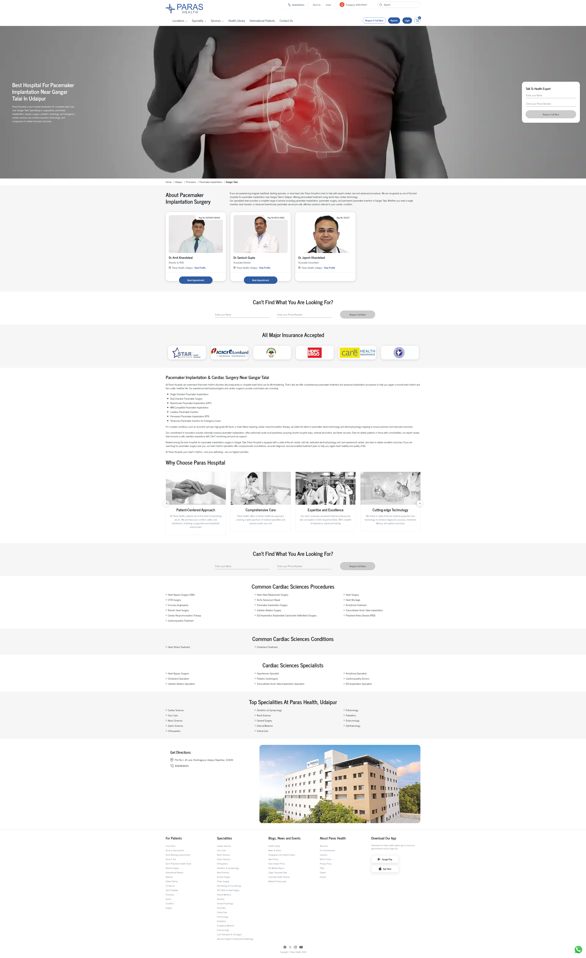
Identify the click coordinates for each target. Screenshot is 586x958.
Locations (178, 20)
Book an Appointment (175, 850)
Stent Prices (273, 859)
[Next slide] (420, 503)
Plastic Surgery (223, 881)
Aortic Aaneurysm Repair (268, 600)
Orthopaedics (174, 731)
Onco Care (173, 715)
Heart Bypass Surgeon (178, 673)
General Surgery (264, 720)
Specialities (224, 838)
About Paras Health (333, 838)
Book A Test (171, 859)
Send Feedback (172, 890)
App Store (387, 868)
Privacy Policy (325, 863)
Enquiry (323, 877)
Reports (394, 20)
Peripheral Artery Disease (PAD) (360, 615)
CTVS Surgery (174, 600)
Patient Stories (172, 881)
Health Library (236, 20)
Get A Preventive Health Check (178, 863)
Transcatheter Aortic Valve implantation (364, 610)
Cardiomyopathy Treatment (181, 620)
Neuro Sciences (175, 720)
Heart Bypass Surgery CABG (181, 594)
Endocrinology (352, 720)
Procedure (191, 182)
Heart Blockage (353, 600)
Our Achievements (327, 850)
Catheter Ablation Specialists (181, 684)
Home (168, 182)
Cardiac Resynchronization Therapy (184, 615)
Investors (323, 854)
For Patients (174, 838)
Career (328, 4)
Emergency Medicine (225, 925)
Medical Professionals (277, 881)
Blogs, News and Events (284, 838)
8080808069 (298, 4)
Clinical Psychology (225, 903)
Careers (323, 872)
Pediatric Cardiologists (267, 678)
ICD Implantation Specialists (359, 684)
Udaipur (178, 182)
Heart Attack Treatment (179, 647)
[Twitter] (290, 947)
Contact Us (286, 20)
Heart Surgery (352, 594)
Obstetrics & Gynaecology (269, 710)
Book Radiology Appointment (178, 854)
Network (169, 877)
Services (216, 20)
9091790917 (361, 4)
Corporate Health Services (279, 877)
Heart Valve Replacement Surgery (272, 594)
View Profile (200, 267)
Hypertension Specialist (268, 673)
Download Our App (383, 838)
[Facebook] (285, 947)
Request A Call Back (374, 20)
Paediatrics (351, 715)
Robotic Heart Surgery (178, 610)
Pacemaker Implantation (210, 182)
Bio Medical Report (276, 868)
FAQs (322, 868)
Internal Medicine (265, 725)
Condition (170, 903)
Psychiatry (221, 907)
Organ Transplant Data (277, 872)
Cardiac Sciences (176, 710)
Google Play (387, 859)
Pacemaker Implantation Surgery (272, 605)
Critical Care (262, 731)
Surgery (169, 907)
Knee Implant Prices (276, 863)
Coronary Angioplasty (178, 605)
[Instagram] (295, 947)
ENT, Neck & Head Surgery (228, 890)
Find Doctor (170, 846)
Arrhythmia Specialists (356, 673)
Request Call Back (551, 114)
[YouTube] (301, 947)
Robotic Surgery (172, 868)
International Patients (262, 20)
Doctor (168, 899)
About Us (317, 4)
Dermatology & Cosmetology (229, 885)
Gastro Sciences (175, 725)
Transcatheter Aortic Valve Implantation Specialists (280, 684)
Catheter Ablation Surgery (269, 610)
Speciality (197, 20)
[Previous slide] (166, 503)
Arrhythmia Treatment (356, 605)
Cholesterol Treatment (267, 647)
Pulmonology (352, 710)
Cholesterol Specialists (178, 678)
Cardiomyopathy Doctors (357, 678)
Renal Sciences (264, 715)
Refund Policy (325, 859)
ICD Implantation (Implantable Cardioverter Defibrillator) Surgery (287, 615)
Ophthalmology (353, 725)
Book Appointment (195, 280)
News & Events (274, 850)
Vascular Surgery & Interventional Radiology (235, 938)
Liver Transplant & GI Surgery (229, 934)
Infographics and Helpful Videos (281, 854)
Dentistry (220, 899)
